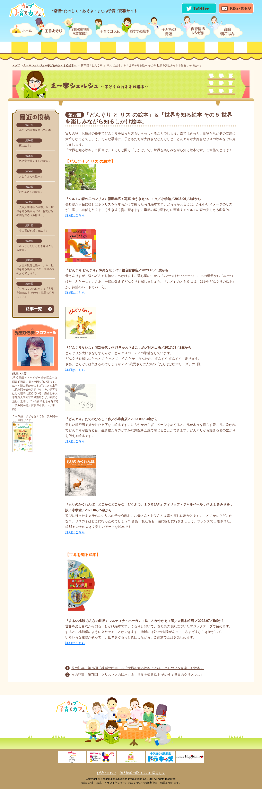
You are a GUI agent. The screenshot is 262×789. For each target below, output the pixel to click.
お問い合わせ (106, 773)
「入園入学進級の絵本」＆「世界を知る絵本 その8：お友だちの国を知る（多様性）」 (35, 209)
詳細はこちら (75, 215)
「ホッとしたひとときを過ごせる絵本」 (35, 245)
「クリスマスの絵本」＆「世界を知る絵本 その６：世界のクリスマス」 (35, 290)
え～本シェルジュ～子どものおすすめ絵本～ (50, 65)
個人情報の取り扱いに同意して (142, 773)
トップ (16, 65)
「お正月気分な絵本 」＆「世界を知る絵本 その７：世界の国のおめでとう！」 (35, 267)
